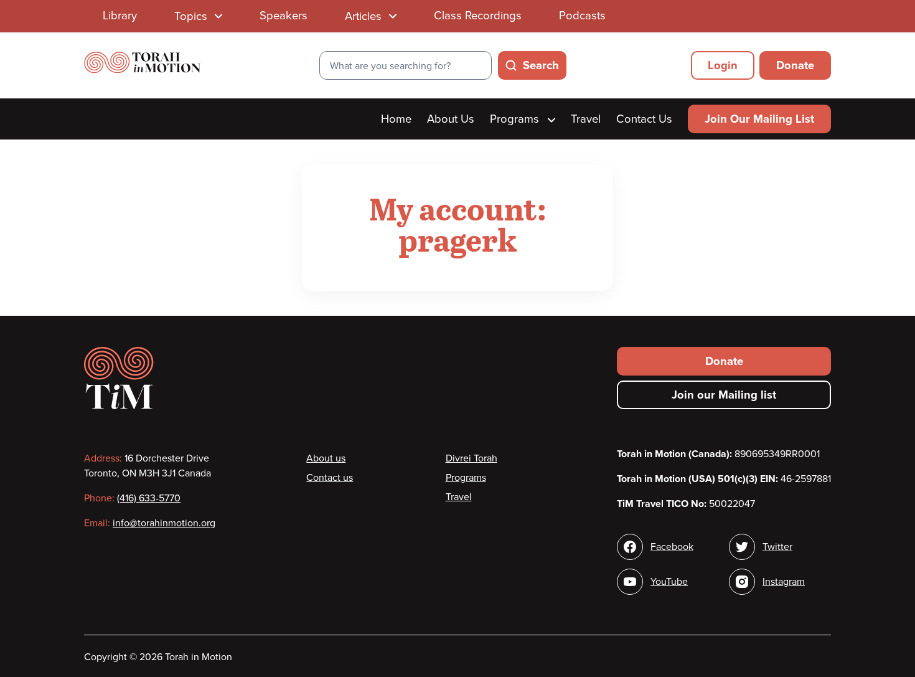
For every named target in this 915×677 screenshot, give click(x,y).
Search (541, 65)
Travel (586, 119)
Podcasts (582, 15)
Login (723, 65)
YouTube (669, 581)
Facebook (671, 547)
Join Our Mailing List (759, 119)
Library (120, 15)
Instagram (783, 581)
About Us (450, 119)
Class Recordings (478, 15)
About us (325, 458)
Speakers (283, 15)
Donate (795, 65)
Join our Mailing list (724, 395)
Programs (516, 119)
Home (396, 119)
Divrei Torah (471, 458)
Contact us (329, 477)
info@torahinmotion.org (164, 523)
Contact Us (644, 119)
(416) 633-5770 (149, 498)
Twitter (777, 547)
